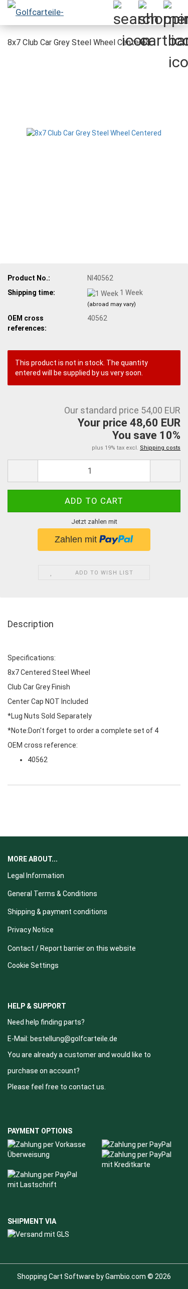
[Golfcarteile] (40, 12)
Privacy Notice (31, 930)
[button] (23, 471)
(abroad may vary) (111, 304)
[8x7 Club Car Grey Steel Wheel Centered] (94, 132)
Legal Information (36, 876)
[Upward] (160, 1273)
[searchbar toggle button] (125, 12)
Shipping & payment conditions (57, 912)
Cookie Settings (33, 965)
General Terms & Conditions (52, 894)
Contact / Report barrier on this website (72, 948)
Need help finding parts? (46, 1022)
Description (31, 624)
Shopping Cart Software (56, 1276)
